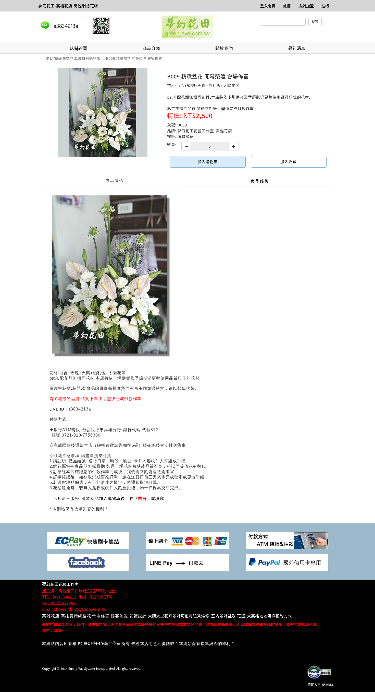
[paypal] (287, 561)
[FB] (88, 561)
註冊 (287, 5)
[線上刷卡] (187, 540)
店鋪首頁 (78, 48)
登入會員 (268, 5)
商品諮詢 (260, 180)
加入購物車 (207, 161)
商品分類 (151, 48)
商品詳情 (114, 180)
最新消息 (296, 48)
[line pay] (187, 561)
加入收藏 (288, 161)
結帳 (325, 5)
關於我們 (224, 48)
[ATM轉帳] (287, 540)
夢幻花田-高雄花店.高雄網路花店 (68, 6)
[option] (102, 112)
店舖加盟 (306, 5)
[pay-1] (88, 540)
